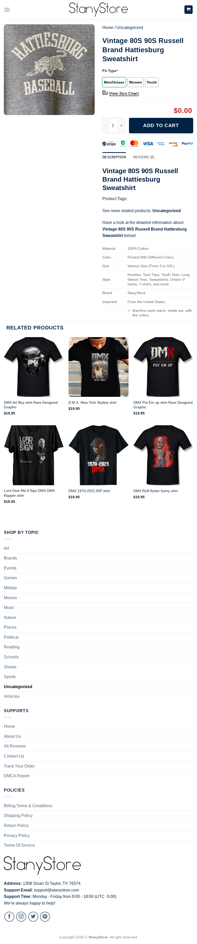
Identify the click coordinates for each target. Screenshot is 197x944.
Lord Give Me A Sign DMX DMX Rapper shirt (29, 493)
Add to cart (161, 125)
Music (9, 607)
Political (11, 637)
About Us (12, 736)
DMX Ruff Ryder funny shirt (155, 491)
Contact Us (14, 756)
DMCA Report (16, 776)
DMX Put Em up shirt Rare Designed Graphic (163, 404)
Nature (10, 617)
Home (107, 27)
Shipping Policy (18, 815)
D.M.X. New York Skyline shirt (92, 402)
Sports (10, 677)
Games (10, 578)
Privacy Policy (17, 835)
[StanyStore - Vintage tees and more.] (98, 9)
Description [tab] (114, 157)
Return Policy (16, 825)
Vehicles (11, 696)
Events (10, 568)
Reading (11, 647)
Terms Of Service (19, 845)
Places (10, 627)
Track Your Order (19, 766)
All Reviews (15, 746)
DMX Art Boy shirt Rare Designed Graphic (31, 404)
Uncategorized (129, 27)
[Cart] (188, 9)
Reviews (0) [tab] (143, 157)
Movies (10, 598)
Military (10, 588)
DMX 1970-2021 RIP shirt (89, 491)
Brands (10, 558)
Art (6, 548)
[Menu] (7, 9)
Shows (10, 667)
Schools (11, 657)
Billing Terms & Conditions (28, 806)
